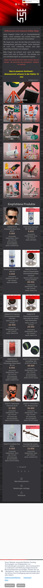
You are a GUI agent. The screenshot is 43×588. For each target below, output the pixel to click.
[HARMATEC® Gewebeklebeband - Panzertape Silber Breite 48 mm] (12, 348)
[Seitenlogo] (21, 16)
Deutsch (28, 1)
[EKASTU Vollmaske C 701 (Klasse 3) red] (31, 392)
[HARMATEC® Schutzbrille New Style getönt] (12, 216)
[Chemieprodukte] (31, 110)
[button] (23, 4)
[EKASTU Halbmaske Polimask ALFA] (12, 392)
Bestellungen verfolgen (22, 488)
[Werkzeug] (31, 167)
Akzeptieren (10, 585)
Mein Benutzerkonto (21, 481)
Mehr (6, 580)
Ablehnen (20, 585)
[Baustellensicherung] (12, 167)
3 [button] (24, 471)
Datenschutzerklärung (12, 577)
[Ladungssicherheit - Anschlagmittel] (31, 148)
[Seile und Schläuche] (31, 129)
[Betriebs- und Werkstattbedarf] (12, 186)
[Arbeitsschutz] (12, 110)
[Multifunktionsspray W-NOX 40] (12, 258)
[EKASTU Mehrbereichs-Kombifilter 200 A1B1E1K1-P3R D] (31, 348)
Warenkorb (21, 495)
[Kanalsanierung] (21, 89)
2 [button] (21, 471)
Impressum (27, 577)
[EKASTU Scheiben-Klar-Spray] (12, 433)
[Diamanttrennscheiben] (12, 129)
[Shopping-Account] (27, 4)
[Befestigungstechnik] (31, 186)
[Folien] (12, 148)
